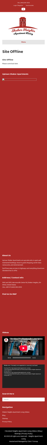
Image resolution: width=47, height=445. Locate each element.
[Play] (5, 358)
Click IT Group (32, 441)
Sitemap (5, 418)
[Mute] (38, 358)
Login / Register (18, 5)
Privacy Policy (7, 421)
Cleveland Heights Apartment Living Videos (21, 431)
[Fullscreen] (42, 358)
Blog (3, 415)
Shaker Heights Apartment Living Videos (15, 412)
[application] (23, 348)
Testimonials (30, 5)
